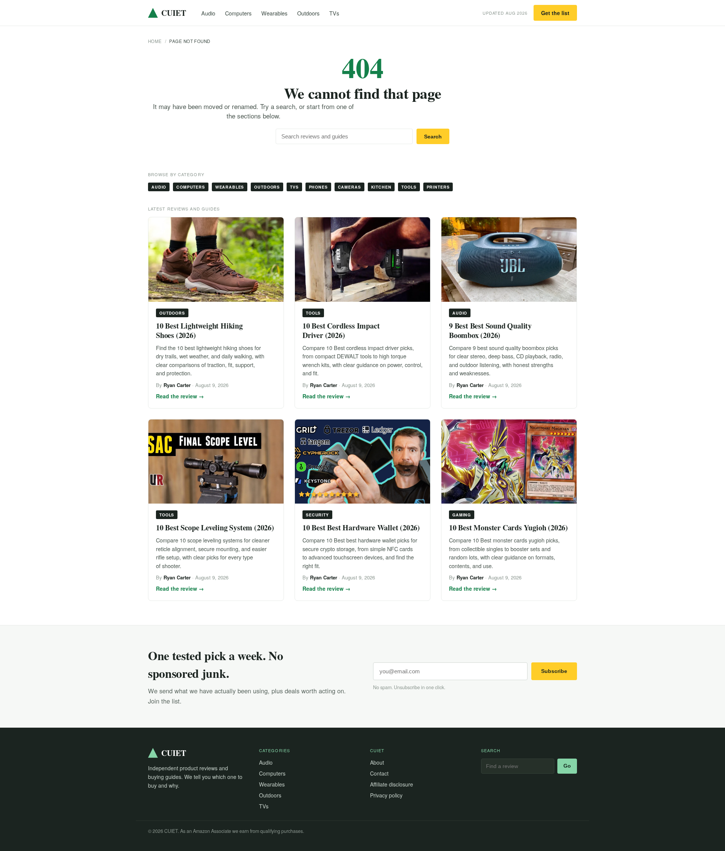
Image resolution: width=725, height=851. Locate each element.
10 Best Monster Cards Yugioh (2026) (508, 527)
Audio (208, 13)
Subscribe (554, 671)
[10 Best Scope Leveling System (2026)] (216, 461)
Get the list (555, 13)
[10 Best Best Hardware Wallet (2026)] (362, 461)
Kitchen (381, 187)
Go (567, 766)
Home (155, 41)
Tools (408, 187)
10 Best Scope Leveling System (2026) (215, 527)
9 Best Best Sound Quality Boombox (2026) (490, 330)
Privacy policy (386, 795)
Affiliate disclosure (391, 784)
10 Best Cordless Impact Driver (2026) (340, 330)
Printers (438, 187)
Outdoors (308, 13)
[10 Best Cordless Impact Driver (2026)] (362, 259)
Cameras (349, 187)
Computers (238, 13)
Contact (379, 773)
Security (317, 515)
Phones (318, 187)
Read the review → (180, 396)
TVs (334, 13)
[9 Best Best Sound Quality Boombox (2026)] (509, 259)
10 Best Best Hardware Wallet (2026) (361, 527)
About (377, 762)
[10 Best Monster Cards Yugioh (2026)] (509, 461)
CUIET (173, 12)
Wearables (274, 13)
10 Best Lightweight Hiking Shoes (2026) (199, 330)
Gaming (461, 515)
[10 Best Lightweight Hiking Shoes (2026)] (216, 259)
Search (433, 137)
